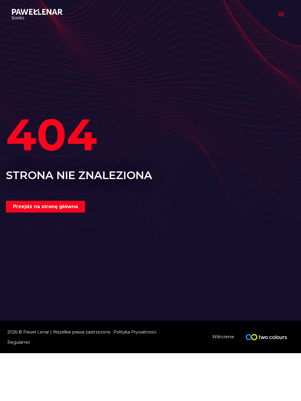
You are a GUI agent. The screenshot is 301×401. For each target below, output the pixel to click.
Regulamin (18, 342)
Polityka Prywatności (134, 332)
